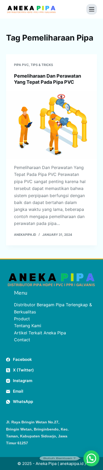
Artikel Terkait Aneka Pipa (40, 332)
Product (22, 318)
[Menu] (91, 9)
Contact (22, 339)
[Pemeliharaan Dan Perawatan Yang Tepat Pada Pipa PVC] (51, 125)
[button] (91, 458)
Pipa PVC (21, 65)
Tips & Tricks (42, 65)
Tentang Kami (27, 325)
